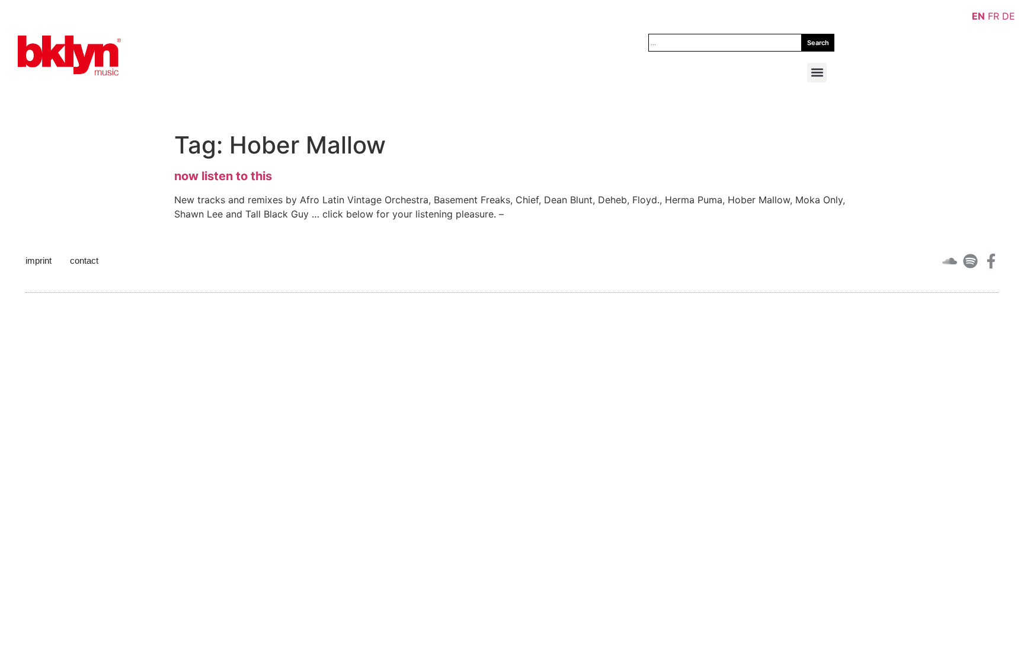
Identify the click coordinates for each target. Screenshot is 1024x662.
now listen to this (223, 176)
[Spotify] (970, 261)
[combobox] (725, 43)
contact (84, 260)
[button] (817, 72)
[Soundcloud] (949, 261)
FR (993, 16)
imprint (38, 260)
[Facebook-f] (991, 261)
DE (1008, 16)
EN (978, 16)
